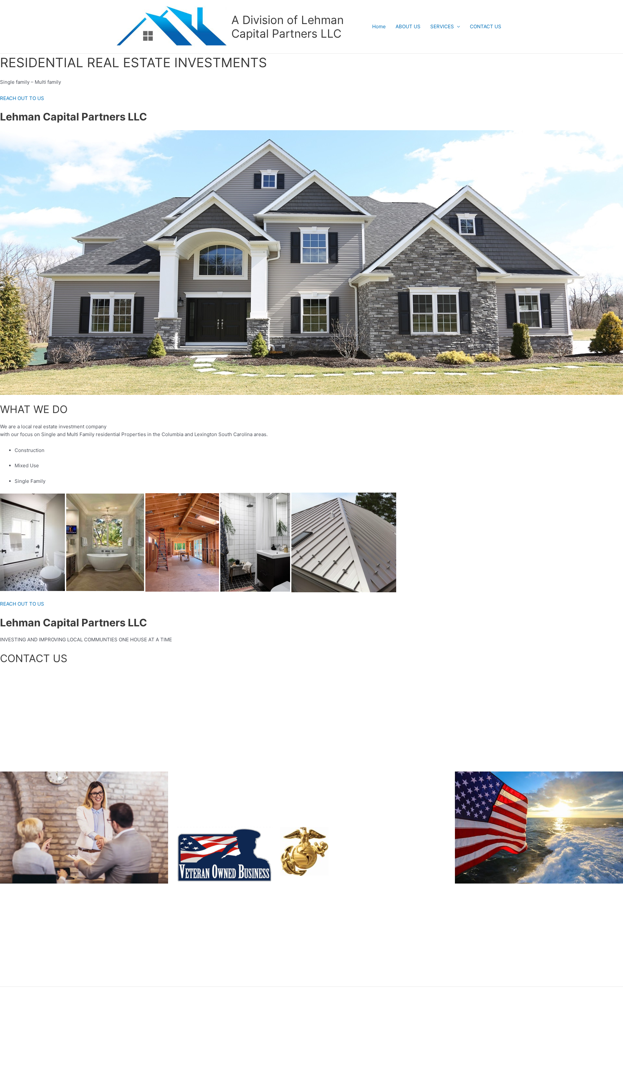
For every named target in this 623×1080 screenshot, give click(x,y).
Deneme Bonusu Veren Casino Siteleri (44, 950)
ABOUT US (408, 26)
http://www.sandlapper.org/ (31, 926)
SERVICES (442, 26)
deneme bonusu (18, 974)
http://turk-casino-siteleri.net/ (34, 934)
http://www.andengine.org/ (30, 958)
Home (379, 26)
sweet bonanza (17, 982)
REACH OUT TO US (22, 98)
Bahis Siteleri (15, 910)
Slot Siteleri (13, 918)
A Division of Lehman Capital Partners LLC (287, 26)
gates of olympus (19, 966)
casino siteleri (16, 942)
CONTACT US (485, 26)
